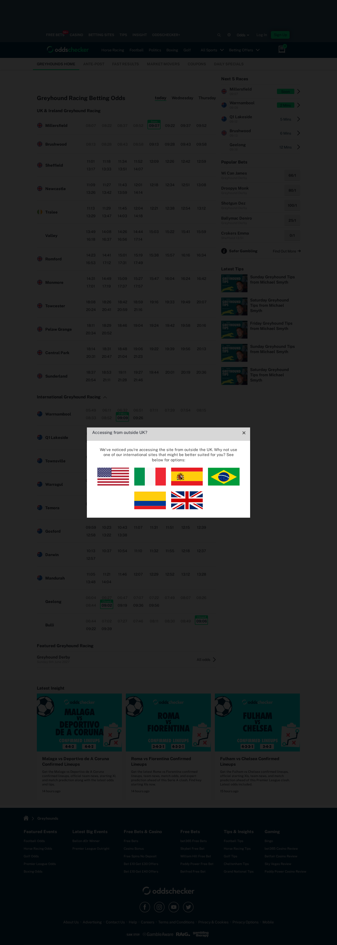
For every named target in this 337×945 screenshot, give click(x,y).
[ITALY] (150, 484)
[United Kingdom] (186, 508)
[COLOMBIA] (150, 508)
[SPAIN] (186, 484)
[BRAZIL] (223, 484)
